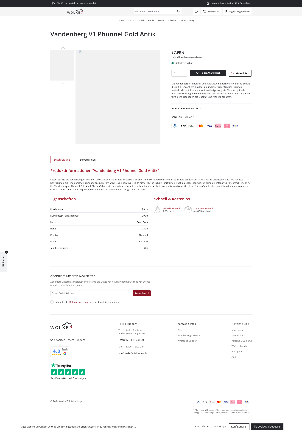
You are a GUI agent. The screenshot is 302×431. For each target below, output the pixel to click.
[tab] (61, 159)
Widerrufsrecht (240, 346)
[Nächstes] (63, 83)
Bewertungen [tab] (88, 159)
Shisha (130, 20)
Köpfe (151, 20)
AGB (234, 356)
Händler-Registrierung (189, 335)
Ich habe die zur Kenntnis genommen (88, 302)
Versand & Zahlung (242, 340)
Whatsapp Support (187, 340)
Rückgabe (237, 351)
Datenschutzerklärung (81, 302)
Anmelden (140, 293)
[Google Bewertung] (59, 354)
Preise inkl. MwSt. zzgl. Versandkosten (186, 57)
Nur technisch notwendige (210, 426)
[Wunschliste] (196, 11)
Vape (183, 20)
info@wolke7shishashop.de (132, 353)
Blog (191, 20)
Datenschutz (238, 335)
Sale (121, 20)
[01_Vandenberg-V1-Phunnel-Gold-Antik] (118, 97)
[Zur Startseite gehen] (75, 11)
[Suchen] (178, 11)
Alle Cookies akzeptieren (267, 426)
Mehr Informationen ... (124, 426)
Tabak (141, 20)
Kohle (161, 20)
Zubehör (172, 20)
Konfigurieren (239, 426)
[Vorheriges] (63, 47)
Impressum (237, 330)
